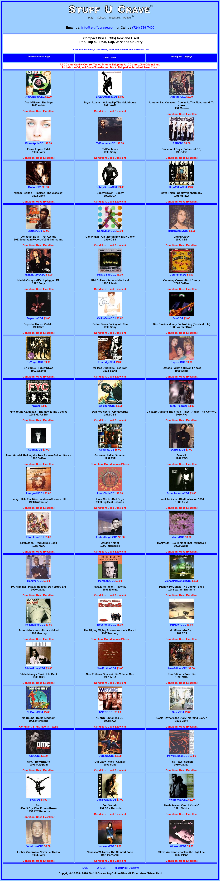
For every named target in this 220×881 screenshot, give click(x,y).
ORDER (101, 868)
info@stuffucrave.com (98, 27)
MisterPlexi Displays (127, 868)
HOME (84, 868)
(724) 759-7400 (143, 27)
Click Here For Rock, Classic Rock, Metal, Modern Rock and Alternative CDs (111, 49)
